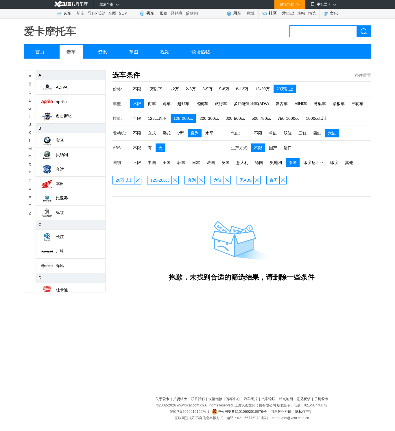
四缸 (317, 133)
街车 (152, 103)
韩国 (181, 162)
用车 (237, 13)
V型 (180, 133)
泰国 (293, 162)
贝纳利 (62, 154)
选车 (67, 13)
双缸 (288, 133)
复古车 (282, 103)
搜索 (364, 31)
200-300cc (209, 118)
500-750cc (261, 118)
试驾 (101, 13)
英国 (226, 162)
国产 (273, 147)
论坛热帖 (200, 51)
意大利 (242, 162)
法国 (211, 162)
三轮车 (357, 103)
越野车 (183, 103)
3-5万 (207, 89)
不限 (137, 89)
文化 (334, 13)
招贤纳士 (180, 399)
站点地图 (286, 399)
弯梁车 (320, 103)
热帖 (301, 13)
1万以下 (155, 89)
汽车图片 (251, 399)
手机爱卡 (321, 399)
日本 (196, 162)
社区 (273, 13)
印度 (334, 162)
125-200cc (183, 118)
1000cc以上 (316, 118)
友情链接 (215, 399)
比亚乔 (62, 198)
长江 (60, 236)
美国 (167, 162)
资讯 (102, 51)
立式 (152, 133)
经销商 (177, 13)
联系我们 (198, 399)
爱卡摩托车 (50, 31)
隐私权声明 (303, 412)
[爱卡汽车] (71, 4)
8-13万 (242, 89)
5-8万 (224, 89)
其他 (349, 162)
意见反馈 (304, 399)
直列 (195, 133)
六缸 (332, 133)
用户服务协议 (281, 412)
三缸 (302, 133)
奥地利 (276, 162)
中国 (152, 162)
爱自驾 (288, 13)
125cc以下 (157, 118)
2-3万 (191, 89)
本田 (60, 183)
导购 (92, 13)
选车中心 (233, 399)
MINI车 (300, 103)
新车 (81, 13)
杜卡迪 (62, 290)
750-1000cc (288, 118)
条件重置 (363, 75)
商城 (250, 13)
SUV (123, 13)
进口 (288, 147)
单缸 (273, 133)
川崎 (60, 251)
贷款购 (192, 13)
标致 (60, 212)
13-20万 (262, 89)
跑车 (167, 103)
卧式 (167, 133)
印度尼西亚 (313, 162)
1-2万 (174, 89)
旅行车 (221, 103)
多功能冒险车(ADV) (251, 103)
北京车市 (106, 4)
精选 (312, 13)
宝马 (60, 140)
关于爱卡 (162, 399)
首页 (40, 51)
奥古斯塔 (64, 116)
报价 (164, 13)
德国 (259, 162)
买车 (150, 13)
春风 (60, 265)
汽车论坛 (268, 399)
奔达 (60, 169)
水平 (209, 133)
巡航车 (202, 103)
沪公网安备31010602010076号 (242, 412)
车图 (112, 13)
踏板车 (339, 103)
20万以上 (284, 89)
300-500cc (235, 118)
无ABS (246, 180)
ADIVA (61, 87)
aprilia (61, 101)
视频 (164, 51)
